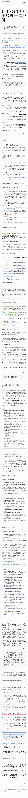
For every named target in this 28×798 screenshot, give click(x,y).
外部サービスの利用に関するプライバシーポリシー (14, 789)
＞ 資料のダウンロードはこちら (9, 758)
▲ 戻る (24, 133)
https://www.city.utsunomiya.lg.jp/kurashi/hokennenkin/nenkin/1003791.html (15, 608)
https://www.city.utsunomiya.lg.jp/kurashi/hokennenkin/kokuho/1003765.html (15, 604)
